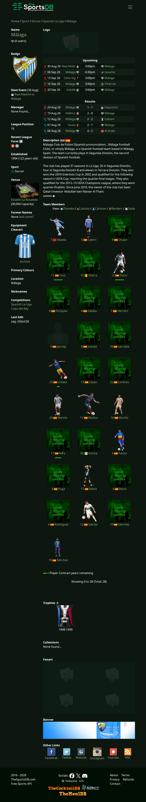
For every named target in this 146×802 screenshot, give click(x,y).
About (114, 775)
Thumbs (68, 209)
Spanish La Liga (53, 21)
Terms (125, 775)
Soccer (36, 21)
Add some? (26, 217)
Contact (115, 784)
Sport (25, 21)
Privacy (114, 779)
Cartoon (100, 209)
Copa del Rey (19, 309)
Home (15, 21)
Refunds (128, 779)
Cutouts (84, 209)
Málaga (71, 21)
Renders (116, 209)
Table (131, 209)
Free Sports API (21, 784)
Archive (25, 262)
